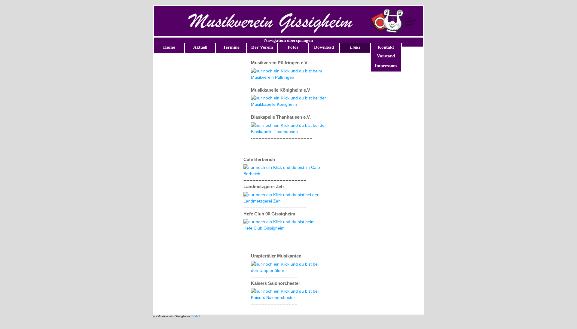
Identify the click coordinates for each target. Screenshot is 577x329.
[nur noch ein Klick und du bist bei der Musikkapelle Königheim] (291, 104)
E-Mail (195, 316)
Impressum (386, 65)
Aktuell (200, 47)
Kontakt (386, 47)
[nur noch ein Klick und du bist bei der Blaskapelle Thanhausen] (291, 131)
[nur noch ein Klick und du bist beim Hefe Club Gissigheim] (284, 228)
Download (324, 47)
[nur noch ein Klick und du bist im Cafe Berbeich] (284, 173)
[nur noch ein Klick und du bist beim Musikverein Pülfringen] (291, 77)
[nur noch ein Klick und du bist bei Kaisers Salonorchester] (288, 297)
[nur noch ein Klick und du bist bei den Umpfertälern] (288, 270)
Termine (231, 47)
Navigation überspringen (288, 40)
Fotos (293, 47)
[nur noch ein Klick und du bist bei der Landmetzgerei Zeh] (284, 201)
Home (169, 47)
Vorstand (386, 55)
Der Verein (262, 47)
